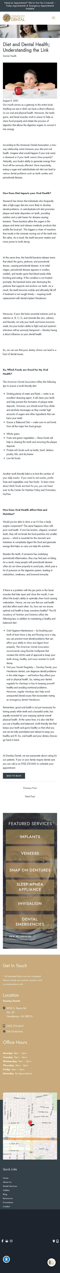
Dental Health (9, 56)
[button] (30, 836)
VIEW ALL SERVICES (20, 936)
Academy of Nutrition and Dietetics (20, 614)
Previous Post (30, 788)
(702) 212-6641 (15, 1026)
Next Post (30, 796)
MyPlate (7, 494)
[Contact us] (54, 1241)
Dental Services (10, 1186)
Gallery (6, 1190)
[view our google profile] (7, 1241)
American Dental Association (22, 382)
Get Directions (14, 1031)
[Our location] (57, 1241)
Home (5, 1178)
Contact (6, 1206)
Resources (8, 1198)
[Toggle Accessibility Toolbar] (6, 1259)
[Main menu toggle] (53, 17)
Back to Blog (14, 775)
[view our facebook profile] (2, 1241)
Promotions (8, 1202)
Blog (5, 1194)
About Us (7, 1182)
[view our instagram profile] (11, 1241)
